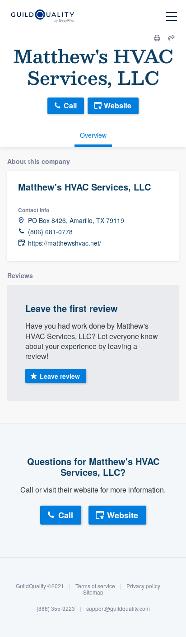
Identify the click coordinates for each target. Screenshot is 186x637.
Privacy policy (143, 586)
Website (117, 105)
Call (70, 105)
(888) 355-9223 (56, 608)
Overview (93, 134)
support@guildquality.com (118, 608)
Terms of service (95, 586)
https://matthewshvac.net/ (64, 243)
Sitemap (93, 592)
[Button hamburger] (171, 16)
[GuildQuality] (42, 16)
